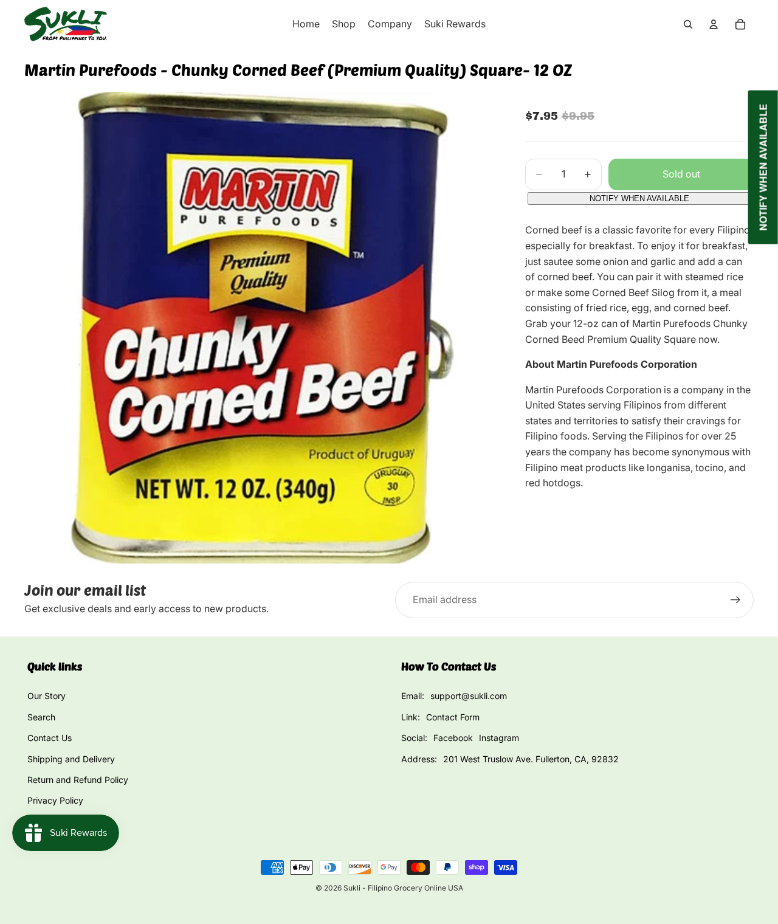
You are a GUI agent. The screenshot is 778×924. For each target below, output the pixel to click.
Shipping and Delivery (71, 759)
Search (41, 717)
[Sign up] (735, 600)
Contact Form (453, 717)
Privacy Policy (55, 800)
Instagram (499, 738)
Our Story (46, 696)
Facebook (453, 738)
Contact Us (49, 738)
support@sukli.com (468, 696)
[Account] (713, 24)
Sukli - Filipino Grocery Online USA (403, 887)
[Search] (688, 24)
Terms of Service (60, 821)
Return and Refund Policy (77, 779)
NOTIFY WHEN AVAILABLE (639, 198)
